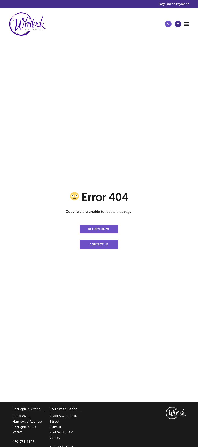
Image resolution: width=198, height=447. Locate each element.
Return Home (99, 229)
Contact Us (99, 244)
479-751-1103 (23, 442)
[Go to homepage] (83, 24)
